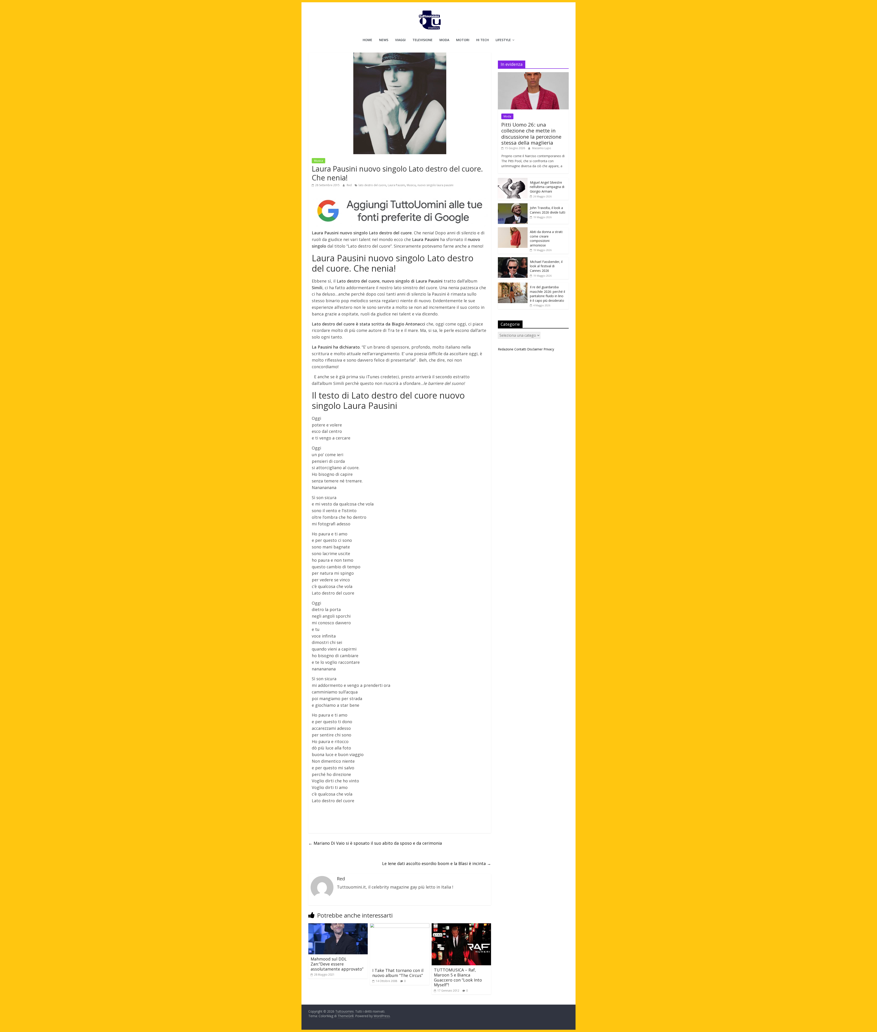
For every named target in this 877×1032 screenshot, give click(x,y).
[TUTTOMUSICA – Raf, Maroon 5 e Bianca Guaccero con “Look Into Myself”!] (461, 926)
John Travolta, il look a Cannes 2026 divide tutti (547, 210)
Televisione (422, 40)
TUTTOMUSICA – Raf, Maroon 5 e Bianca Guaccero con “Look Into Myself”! (458, 977)
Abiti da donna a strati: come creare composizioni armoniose (546, 238)
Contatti (520, 349)
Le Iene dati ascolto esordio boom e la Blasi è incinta (436, 863)
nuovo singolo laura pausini (435, 185)
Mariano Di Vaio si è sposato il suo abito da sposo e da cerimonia (375, 843)
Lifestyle (503, 40)
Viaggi (400, 40)
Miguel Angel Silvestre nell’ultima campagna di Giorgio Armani (547, 186)
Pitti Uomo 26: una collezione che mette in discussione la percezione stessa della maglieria (531, 133)
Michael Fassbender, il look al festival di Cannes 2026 (546, 266)
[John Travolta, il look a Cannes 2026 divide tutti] (513, 206)
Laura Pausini (396, 185)
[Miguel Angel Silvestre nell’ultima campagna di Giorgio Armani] (513, 180)
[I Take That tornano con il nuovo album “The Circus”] (399, 926)
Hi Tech (482, 40)
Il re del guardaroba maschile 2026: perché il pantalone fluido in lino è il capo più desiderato (547, 294)
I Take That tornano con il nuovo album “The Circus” (397, 973)
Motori (462, 40)
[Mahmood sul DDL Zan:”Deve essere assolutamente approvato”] (338, 926)
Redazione (505, 349)
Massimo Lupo (541, 148)
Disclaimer (535, 349)
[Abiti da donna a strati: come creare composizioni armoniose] (513, 230)
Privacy (549, 349)
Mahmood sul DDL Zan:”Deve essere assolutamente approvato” (337, 963)
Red (349, 185)
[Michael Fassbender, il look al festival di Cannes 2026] (513, 259)
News (383, 40)
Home (367, 40)
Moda (444, 40)
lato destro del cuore (372, 185)
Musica (318, 161)
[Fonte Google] (400, 211)
